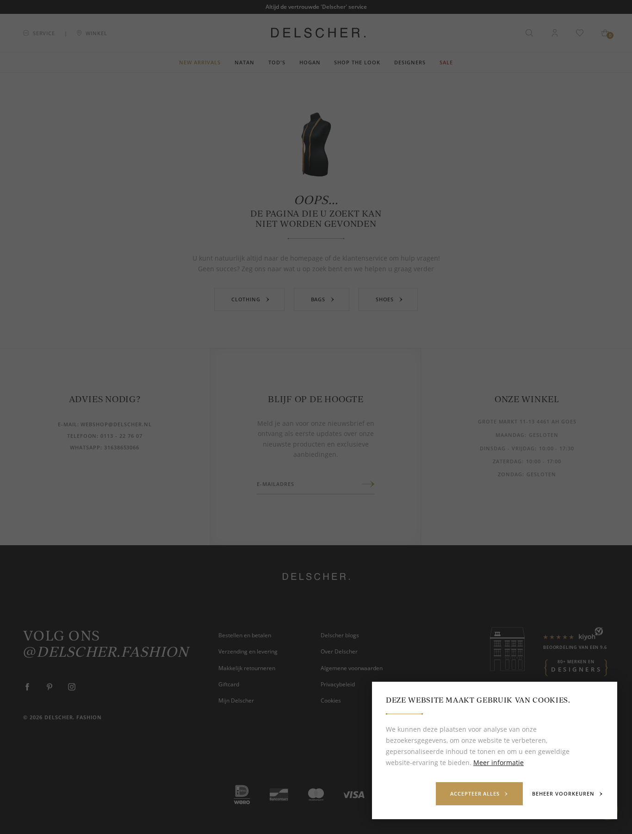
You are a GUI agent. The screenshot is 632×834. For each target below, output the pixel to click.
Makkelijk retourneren (246, 668)
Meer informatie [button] (498, 762)
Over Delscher (339, 651)
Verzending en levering (248, 651)
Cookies (331, 700)
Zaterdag (507, 461)
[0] (605, 33)
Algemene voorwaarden (352, 668)
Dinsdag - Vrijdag (507, 448)
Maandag (510, 435)
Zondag (510, 474)
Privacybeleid (338, 684)
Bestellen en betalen (244, 635)
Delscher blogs (340, 635)
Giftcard (228, 684)
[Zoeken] (529, 33)
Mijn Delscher (236, 700)
